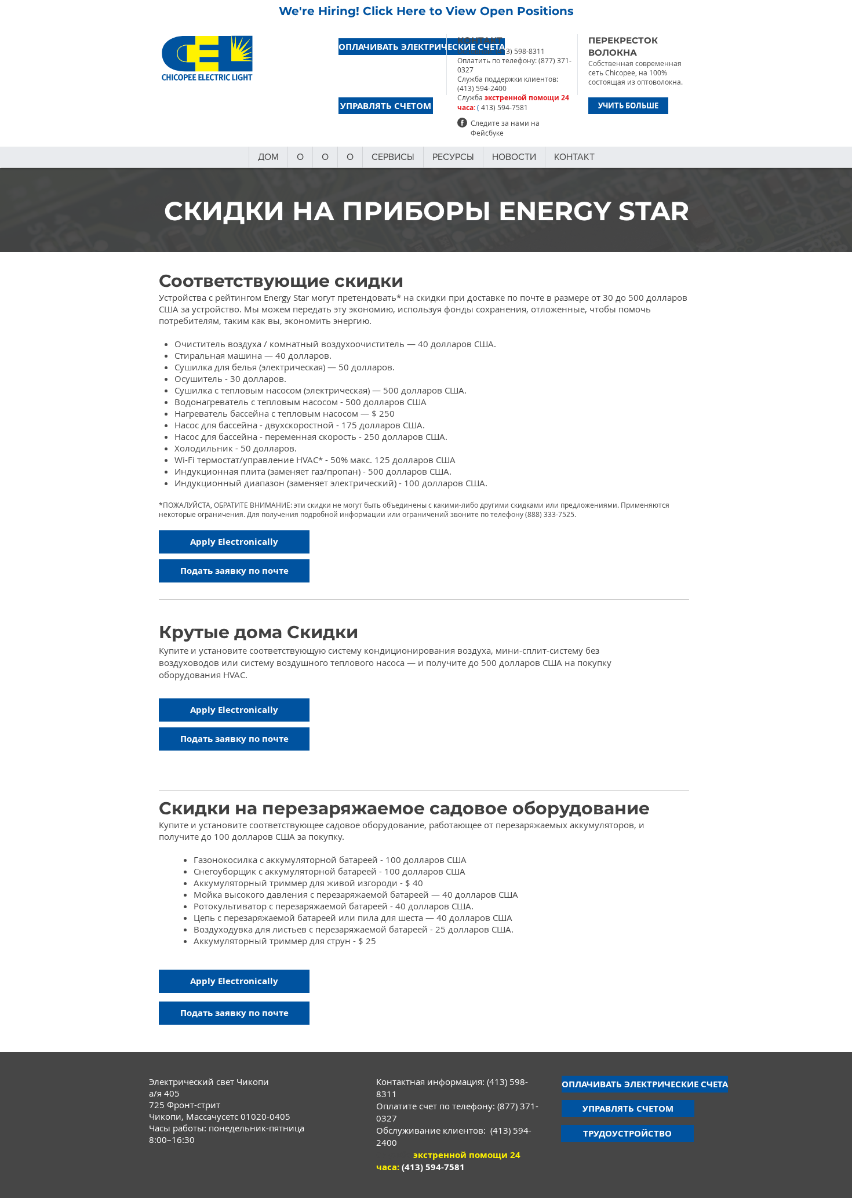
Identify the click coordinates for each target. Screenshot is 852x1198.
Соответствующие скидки (281, 281)
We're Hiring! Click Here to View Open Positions (426, 11)
